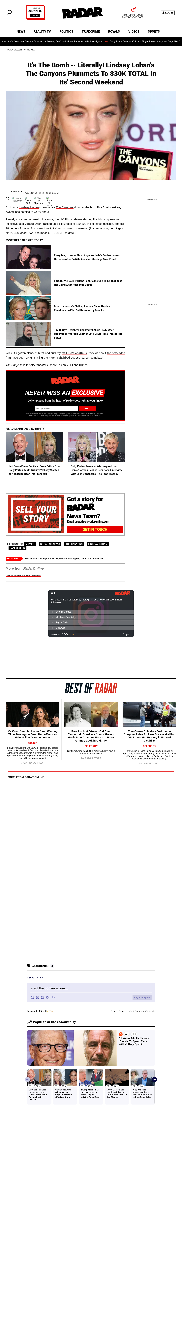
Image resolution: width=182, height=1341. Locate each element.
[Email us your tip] (35, 19)
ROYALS (114, 31)
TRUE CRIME (91, 31)
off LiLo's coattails (74, 353)
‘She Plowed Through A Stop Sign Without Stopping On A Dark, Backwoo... (64, 558)
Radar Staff (16, 191)
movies (31, 50)
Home (9, 50)
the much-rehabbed (57, 357)
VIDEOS (133, 31)
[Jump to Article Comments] (7, 198)
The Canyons (65, 207)
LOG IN (169, 13)
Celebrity (19, 50)
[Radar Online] (83, 13)
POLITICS (66, 31)
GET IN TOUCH (94, 529)
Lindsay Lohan (29, 207)
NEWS (21, 31)
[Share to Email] (49, 198)
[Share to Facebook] (17, 198)
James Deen (33, 223)
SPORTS (154, 31)
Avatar (10, 211)
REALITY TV (42, 31)
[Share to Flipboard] (39, 198)
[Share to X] (28, 198)
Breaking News (50, 544)
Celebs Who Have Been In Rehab (23, 575)
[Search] (9, 14)
